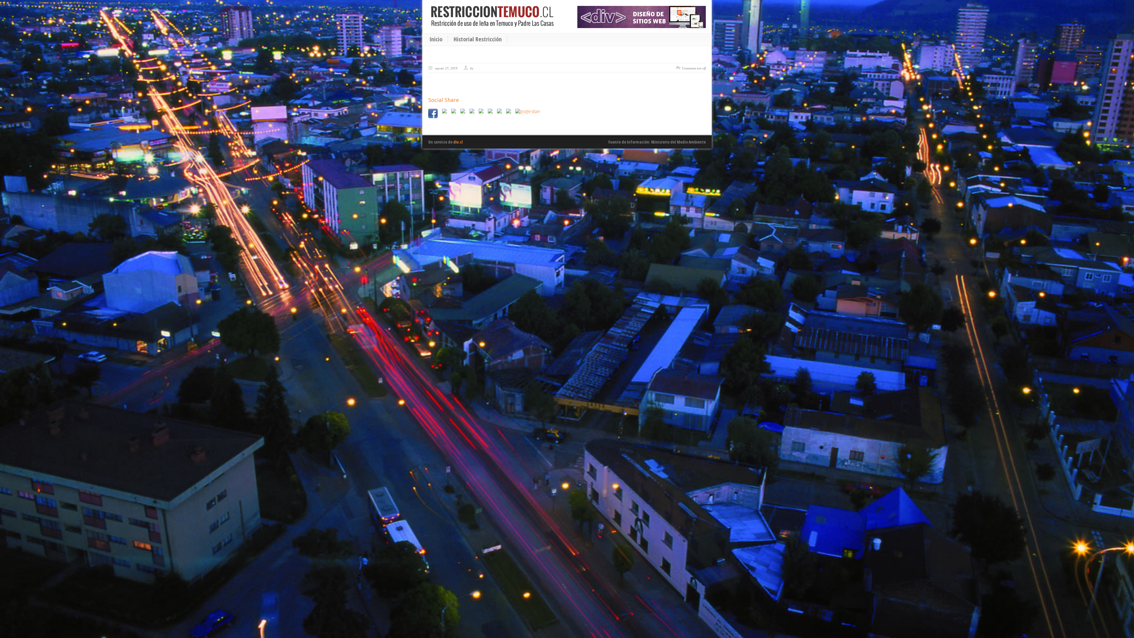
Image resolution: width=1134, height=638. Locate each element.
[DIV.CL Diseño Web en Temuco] (641, 17)
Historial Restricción (478, 39)
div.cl (458, 142)
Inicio (435, 39)
